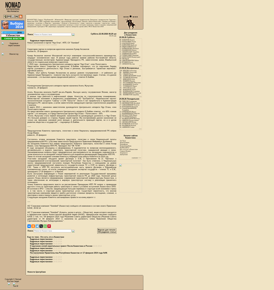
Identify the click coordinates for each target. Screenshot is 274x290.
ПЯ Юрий (125, 59)
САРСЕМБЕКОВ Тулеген (130, 105)
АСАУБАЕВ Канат (128, 43)
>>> (140, 65)
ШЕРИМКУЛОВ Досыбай (131, 103)
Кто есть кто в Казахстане (52, 237)
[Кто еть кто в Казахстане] (130, 192)
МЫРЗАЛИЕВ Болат (129, 47)
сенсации (46, 25)
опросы (68, 26)
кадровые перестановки (52, 21)
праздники (60, 26)
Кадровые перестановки (41, 41)
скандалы (38, 25)
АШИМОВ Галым (128, 127)
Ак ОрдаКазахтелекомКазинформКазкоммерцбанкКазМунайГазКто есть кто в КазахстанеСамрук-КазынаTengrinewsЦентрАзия (129, 147)
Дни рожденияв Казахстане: (130, 34)
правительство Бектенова (88, 19)
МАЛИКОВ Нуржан (129, 125)
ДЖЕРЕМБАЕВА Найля (130, 60)
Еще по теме (33, 237)
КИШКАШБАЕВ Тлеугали (132, 93)
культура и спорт (73, 25)
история (82, 25)
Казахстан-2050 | (33, 21)
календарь (90, 25)
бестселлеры (76, 21)
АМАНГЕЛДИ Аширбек (130, 52)
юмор (113, 23)
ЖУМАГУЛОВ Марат (129, 115)
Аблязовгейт (59, 19)
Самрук (40, 19)
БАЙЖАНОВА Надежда (130, 48)
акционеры (52, 26)
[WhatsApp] (45, 226)
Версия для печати (106, 230)
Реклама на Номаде (109, 21)
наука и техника (100, 25)
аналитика (30, 23)
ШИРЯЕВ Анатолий (130, 72)
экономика (56, 23)
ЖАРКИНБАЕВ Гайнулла (131, 113)
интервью (30, 25)
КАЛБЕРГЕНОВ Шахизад (131, 118)
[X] (41, 226)
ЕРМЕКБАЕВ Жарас (129, 112)
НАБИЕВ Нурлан (129, 81)
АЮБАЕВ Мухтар (128, 64)
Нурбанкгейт (48, 19)
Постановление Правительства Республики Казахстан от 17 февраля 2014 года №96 (68, 253)
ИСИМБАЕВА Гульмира (131, 91)
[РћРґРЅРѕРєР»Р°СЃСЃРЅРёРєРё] (33, 226)
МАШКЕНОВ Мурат (129, 50)
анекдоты (75, 26)
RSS (41, 21)
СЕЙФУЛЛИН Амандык (130, 55)
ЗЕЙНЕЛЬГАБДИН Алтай (132, 76)
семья (82, 23)
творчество (106, 23)
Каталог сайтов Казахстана (91, 21)
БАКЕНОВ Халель (128, 40)
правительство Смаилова (107, 19)
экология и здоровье (93, 23)
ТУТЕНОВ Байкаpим (129, 117)
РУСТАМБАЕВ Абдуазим (132, 82)
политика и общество (43, 23)
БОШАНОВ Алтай (129, 89)
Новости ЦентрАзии (36, 272)
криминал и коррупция (58, 25)
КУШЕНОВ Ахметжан (130, 124)
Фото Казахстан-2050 (96, 26)
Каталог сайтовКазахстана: (131, 137)
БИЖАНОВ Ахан (129, 79)
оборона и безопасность (70, 23)
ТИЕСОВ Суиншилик (129, 101)
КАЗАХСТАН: (32, 19)
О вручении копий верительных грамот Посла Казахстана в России (61, 246)
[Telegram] (37, 226)
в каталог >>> (136, 158)
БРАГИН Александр (130, 70)
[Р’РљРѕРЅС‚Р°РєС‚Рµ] (29, 226)
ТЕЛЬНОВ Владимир (130, 77)
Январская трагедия (71, 19)
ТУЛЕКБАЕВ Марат (130, 86)
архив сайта (83, 26)
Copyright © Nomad (13, 279)
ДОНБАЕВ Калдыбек (129, 53)
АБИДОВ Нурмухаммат (130, 120)
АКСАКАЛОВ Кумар (129, 122)
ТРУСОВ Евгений (129, 88)
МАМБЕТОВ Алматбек (131, 94)
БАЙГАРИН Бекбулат (129, 45)
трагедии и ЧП (42, 26)
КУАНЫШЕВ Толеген (130, 84)
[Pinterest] (49, 226)
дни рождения (66, 21)
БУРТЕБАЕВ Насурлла (130, 106)
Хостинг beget (13, 281)
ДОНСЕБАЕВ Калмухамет (131, 57)
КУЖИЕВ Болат (127, 62)
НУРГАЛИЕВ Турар (129, 41)
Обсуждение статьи (107, 232)
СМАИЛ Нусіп (128, 74)
